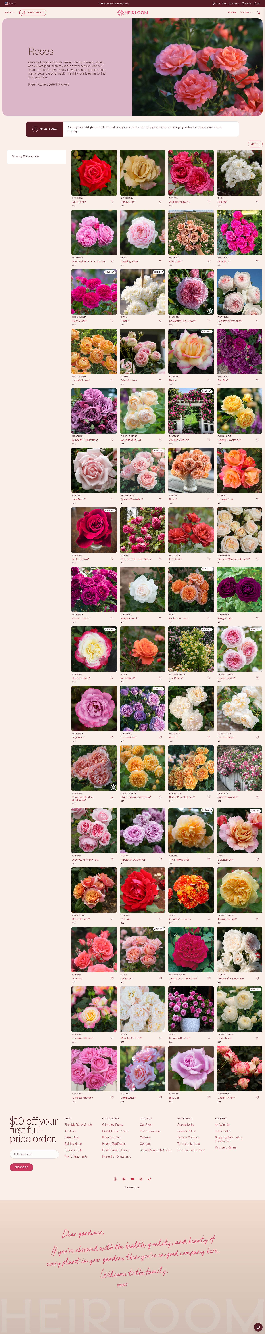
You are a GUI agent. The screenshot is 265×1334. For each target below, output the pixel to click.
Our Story (146, 1125)
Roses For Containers (116, 1156)
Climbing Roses (113, 1125)
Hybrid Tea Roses (114, 1144)
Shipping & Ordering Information (228, 1139)
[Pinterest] (141, 1179)
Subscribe (21, 1167)
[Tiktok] (150, 1179)
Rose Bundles (111, 1137)
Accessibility (185, 1125)
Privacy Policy (186, 1131)
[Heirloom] (132, 13)
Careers (145, 1137)
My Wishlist (222, 1125)
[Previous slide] (74, 172)
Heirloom (131, 1188)
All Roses (71, 1131)
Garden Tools (73, 1150)
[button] (255, 144)
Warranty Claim (225, 1148)
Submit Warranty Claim (155, 1150)
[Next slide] (113, 172)
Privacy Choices (188, 1137)
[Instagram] (115, 1179)
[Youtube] (132, 1179)
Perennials (72, 1137)
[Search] (258, 12)
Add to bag (94, 191)
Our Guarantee (150, 1131)
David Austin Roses (115, 1131)
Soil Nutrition (73, 1144)
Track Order (223, 1131)
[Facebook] (124, 1179)
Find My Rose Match (78, 1125)
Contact (145, 1144)
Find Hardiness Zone (191, 1150)
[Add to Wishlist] (110, 202)
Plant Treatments (76, 1156)
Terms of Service (188, 1144)
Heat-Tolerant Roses (115, 1150)
